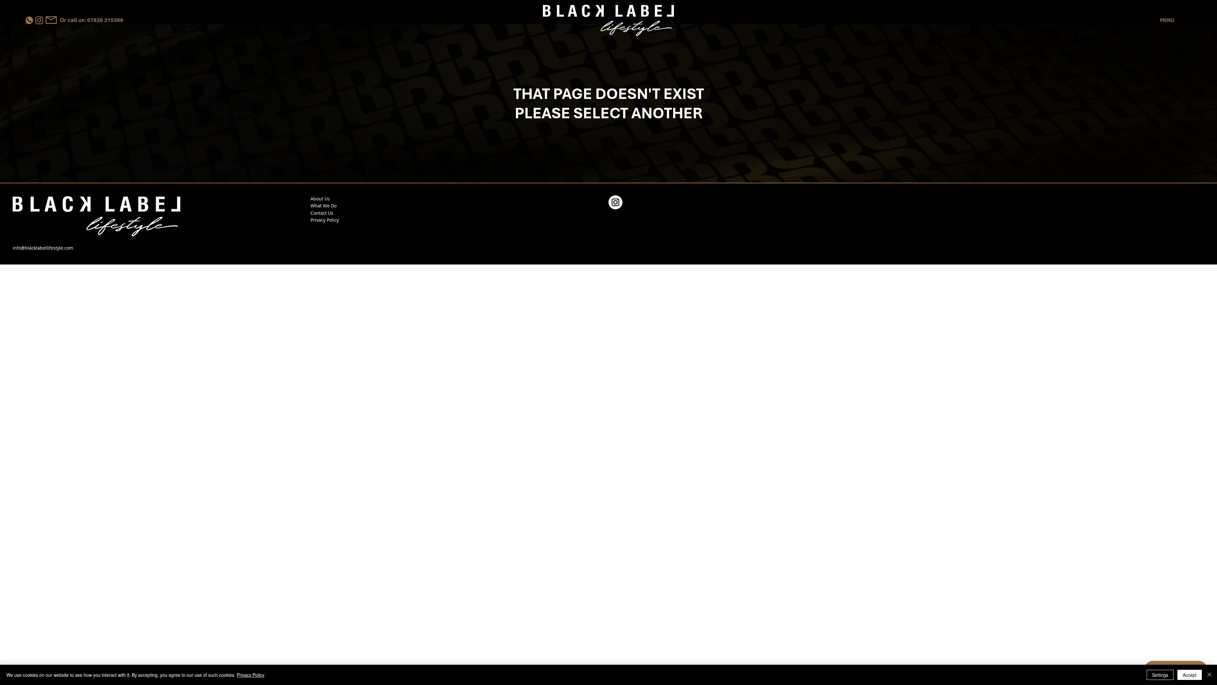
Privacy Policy (325, 220)
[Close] (1209, 675)
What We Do (324, 206)
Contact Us (322, 213)
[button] (1167, 20)
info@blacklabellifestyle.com (43, 248)
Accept (1189, 675)
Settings (1160, 675)
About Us (320, 199)
